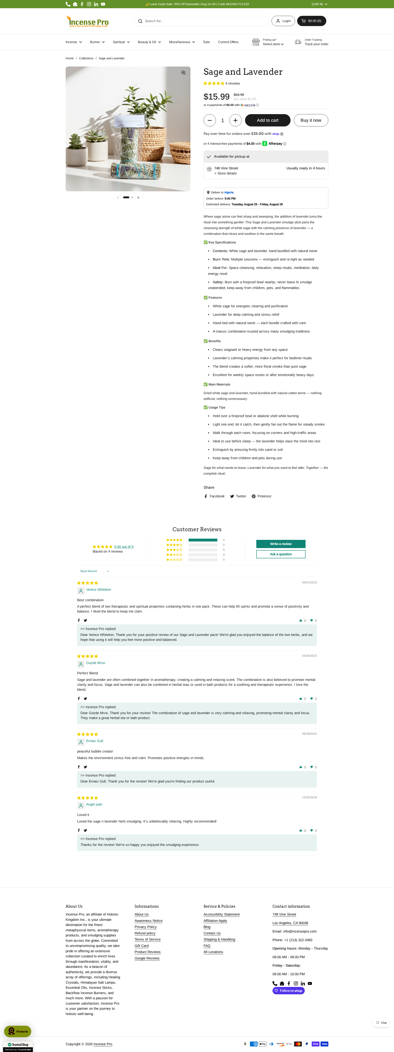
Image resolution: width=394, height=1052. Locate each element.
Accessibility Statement (222, 914)
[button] (311, 21)
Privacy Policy (146, 927)
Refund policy (145, 933)
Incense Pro (103, 1044)
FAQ (207, 946)
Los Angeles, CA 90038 (290, 923)
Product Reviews (148, 952)
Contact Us (212, 933)
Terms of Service (148, 939)
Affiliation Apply (215, 921)
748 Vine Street (284, 914)
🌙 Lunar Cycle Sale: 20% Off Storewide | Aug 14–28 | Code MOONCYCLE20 (197, 4)
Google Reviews (147, 958)
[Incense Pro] (87, 21)
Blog (207, 927)
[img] (87, 583)
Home (70, 58)
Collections (86, 58)
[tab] (225, 173)
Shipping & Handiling (219, 939)
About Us (142, 914)
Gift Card (142, 946)
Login (287, 21)
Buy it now (311, 120)
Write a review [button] (281, 544)
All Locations (213, 952)
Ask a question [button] (281, 554)
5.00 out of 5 (123, 547)
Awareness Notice (149, 921)
